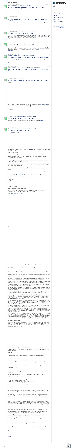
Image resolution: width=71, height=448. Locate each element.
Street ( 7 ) (35, 67)
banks (55, 15)
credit (62, 17)
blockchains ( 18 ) (16, 55)
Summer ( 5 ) (34, 55)
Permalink (46, 4)
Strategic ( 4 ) (35, 31)
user (8, 4)
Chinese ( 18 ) (20, 42)
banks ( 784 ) (17, 128)
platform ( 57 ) (28, 128)
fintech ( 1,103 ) (24, 42)
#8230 (17, 25)
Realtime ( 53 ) (26, 5)
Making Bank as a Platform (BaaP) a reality (21, 130)
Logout (54, 7)
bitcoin (58, 15)
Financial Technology (11, 11)
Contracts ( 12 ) (25, 116)
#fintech (41, 47)
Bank (59, 13)
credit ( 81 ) (18, 67)
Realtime (54, 26)
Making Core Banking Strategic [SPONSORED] (22, 33)
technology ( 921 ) (31, 5)
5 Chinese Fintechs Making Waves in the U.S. (21, 45)
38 (53, 13)
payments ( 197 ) (22, 5)
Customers (60, 18)
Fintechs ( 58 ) (29, 42)
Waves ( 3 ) (37, 42)
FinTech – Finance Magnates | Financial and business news (17, 73)
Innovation (55, 22)
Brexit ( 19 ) (19, 78)
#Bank (14, 223)
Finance (57, 19)
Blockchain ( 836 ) (11, 55)
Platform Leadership (19, 174)
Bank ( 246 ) (13, 128)
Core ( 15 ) (24, 31)
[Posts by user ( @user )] (5, 6)
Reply (49, 4)
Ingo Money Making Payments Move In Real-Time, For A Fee (26, 8)
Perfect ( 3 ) (25, 55)
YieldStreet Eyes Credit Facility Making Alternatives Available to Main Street (28, 70)
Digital (54, 19)
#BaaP (13, 172)
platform (61, 25)
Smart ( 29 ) (34, 116)
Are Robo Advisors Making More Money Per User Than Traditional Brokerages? (27, 19)
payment (54, 25)
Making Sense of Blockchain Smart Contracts (21, 118)
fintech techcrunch (11, 112)
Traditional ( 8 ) (34, 17)
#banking (44, 35)
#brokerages (10, 23)
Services (60, 26)
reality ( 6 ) (31, 128)
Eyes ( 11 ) (21, 67)
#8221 (43, 264)
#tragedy (47, 104)
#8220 (38, 264)
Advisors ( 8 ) (11, 17)
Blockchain (56, 17)
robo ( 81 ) (26, 17)
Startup (62, 26)
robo (56, 26)
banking (62, 13)
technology (60, 28)
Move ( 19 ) (17, 5)
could (60, 17)
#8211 (30, 49)
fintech (55, 21)
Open (64, 23)
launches (63, 22)
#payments (18, 9)
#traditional (48, 22)
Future (63, 21)
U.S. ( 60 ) (34, 42)
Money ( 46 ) (14, 5)
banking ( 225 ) (21, 31)
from (61, 21)
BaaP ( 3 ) (10, 128)
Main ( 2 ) (30, 67)
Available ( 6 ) (14, 67)
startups (54, 27)
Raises (64, 25)
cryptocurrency (56, 18)
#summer (26, 59)
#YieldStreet (10, 72)
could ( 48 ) (23, 78)
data (62, 18)
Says (58, 26)
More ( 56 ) (23, 17)
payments (58, 25)
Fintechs (59, 21)
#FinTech (16, 301)
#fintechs (37, 48)
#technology (12, 160)
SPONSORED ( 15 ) (30, 31)
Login (54, 6)
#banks (29, 155)
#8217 (36, 106)
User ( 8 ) (37, 17)
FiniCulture (9, 436)
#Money (11, 9)
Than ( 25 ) (30, 17)
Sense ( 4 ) (28, 55)
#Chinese (38, 47)
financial (59, 19)
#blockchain (18, 59)
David (30, 149)
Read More (19, 107)
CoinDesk (9, 62)
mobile (58, 23)
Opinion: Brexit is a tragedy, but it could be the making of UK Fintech (28, 80)
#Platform (32, 154)
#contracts (43, 120)
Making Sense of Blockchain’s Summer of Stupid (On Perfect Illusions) (28, 57)
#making (40, 48)
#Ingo (9, 9)
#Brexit (43, 104)
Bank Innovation (10, 26)
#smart (40, 120)
